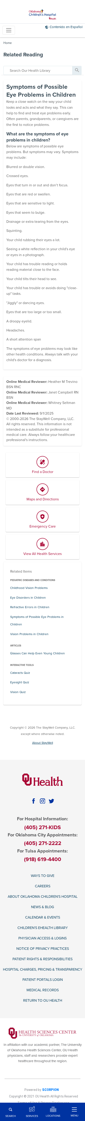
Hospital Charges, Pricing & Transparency (42, 969)
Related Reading (23, 54)
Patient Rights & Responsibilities (42, 959)
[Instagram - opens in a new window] (42, 801)
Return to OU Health (42, 1001)
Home (7, 43)
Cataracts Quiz (20, 673)
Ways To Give (42, 876)
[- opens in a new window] (42, 1033)
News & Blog (42, 907)
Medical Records (43, 990)
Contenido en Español (66, 27)
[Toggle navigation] (8, 30)
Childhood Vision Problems (29, 588)
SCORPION (50, 1090)
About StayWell (42, 743)
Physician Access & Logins (42, 938)
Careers (42, 886)
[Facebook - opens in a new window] (33, 801)
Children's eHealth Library (42, 928)
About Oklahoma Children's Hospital (43, 897)
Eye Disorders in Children (28, 598)
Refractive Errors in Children (29, 607)
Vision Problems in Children (29, 634)
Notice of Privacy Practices (42, 949)
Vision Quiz (18, 692)
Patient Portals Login (42, 980)
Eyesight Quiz (19, 682)
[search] (38, 70)
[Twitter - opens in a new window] (51, 801)
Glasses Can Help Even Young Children (37, 653)
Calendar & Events (42, 917)
